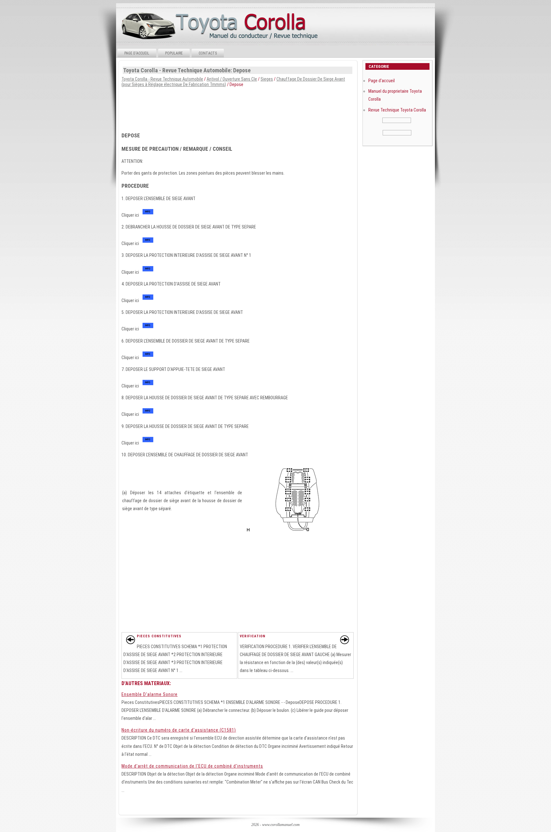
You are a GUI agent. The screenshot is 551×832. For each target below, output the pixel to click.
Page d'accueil (136, 53)
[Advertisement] (275, 108)
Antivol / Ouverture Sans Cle (232, 79)
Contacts (208, 53)
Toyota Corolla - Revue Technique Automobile (162, 79)
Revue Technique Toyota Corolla (397, 109)
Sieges (267, 79)
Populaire (174, 53)
